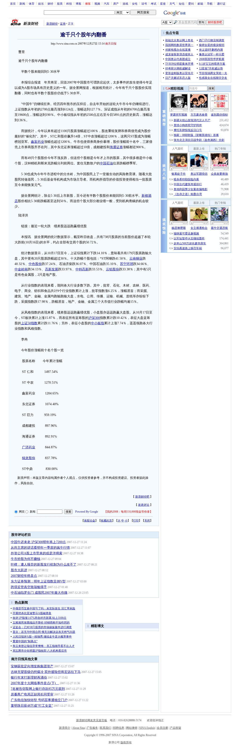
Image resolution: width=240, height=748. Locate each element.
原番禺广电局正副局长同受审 (32, 694)
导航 (210, 3)
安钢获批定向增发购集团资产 (32, 666)
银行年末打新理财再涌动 (29, 677)
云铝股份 (112, 269)
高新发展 (51, 269)
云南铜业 (135, 258)
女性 (135, 3)
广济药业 (28, 447)
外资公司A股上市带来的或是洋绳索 (36, 553)
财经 (50, 3)
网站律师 (131, 727)
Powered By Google (86, 511)
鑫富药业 (37, 142)
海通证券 (116, 147)
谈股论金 (89, 520)
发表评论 (143, 504)
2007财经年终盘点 (24, 576)
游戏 (125, 3)
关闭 (147, 520)
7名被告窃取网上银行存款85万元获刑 (38, 689)
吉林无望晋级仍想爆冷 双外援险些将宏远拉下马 (46, 672)
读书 (144, 3)
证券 (63, 23)
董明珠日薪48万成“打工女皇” (32, 705)
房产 (116, 3)
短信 (181, 3)
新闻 (22, 3)
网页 (22, 511)
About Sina (78, 727)
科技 (69, 3)
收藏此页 (106, 520)
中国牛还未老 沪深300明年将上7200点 (38, 542)
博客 (78, 3)
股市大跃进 (19, 570)
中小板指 (97, 323)
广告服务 (92, 727)
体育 (31, 3)
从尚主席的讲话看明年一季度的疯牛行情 (40, 547)
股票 (60, 3)
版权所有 (126, 742)
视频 (97, 3)
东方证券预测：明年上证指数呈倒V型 (38, 581)
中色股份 (35, 264)
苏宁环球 (126, 264)
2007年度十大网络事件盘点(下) (35, 683)
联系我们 (105, 727)
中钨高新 (82, 269)
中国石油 (106, 163)
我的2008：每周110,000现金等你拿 (128, 511)
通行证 (221, 3)
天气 (172, 3)
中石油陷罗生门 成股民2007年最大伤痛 (39, 592)
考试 (153, 3)
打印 (136, 520)
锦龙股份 (28, 458)
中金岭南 (21, 269)
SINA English (147, 727)
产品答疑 (175, 727)
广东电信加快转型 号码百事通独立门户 (39, 700)
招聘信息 (118, 727)
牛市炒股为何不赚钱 (25, 559)
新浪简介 (64, 727)
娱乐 (41, 3)
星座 (163, 3)
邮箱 (200, 3)
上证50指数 (29, 323)
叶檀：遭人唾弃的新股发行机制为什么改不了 (43, 564)
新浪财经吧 (142, 496)
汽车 (106, 3)
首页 (13, 3)
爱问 (191, 3)
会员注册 (162, 727)
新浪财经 (52, 23)
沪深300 (94, 318)
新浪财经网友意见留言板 (91, 720)
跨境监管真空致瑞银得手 (29, 587)
